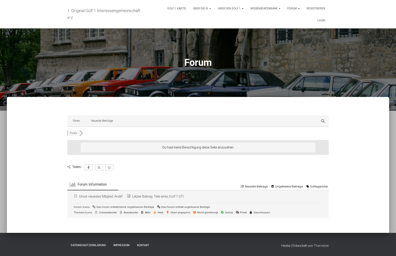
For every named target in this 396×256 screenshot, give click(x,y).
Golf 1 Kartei (176, 8)
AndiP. (118, 196)
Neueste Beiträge (102, 120)
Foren (76, 120)
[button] (210, 8)
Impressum (121, 245)
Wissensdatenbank (264, 8)
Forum (292, 8)
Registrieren (316, 8)
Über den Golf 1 (229, 8)
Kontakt (143, 245)
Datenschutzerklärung (88, 245)
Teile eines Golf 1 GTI (169, 196)
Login (321, 20)
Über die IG (201, 8)
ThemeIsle (321, 246)
